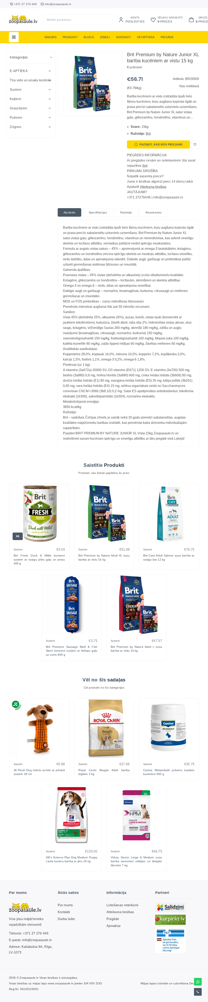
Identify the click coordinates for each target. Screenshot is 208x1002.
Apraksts (69, 212)
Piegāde (167, 37)
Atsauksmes (153, 212)
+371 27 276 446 (35, 933)
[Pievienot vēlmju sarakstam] (195, 144)
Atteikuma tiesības (153, 186)
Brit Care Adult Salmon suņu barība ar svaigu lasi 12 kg (169, 557)
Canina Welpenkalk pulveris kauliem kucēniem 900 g (169, 772)
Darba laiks (66, 919)
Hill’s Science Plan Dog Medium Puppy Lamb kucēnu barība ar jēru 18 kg (71, 859)
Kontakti (123, 37)
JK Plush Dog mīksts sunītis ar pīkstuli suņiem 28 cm (39, 772)
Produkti (70, 37)
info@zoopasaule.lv (37, 940)
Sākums (50, 37)
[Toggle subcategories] (49, 71)
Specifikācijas (98, 212)
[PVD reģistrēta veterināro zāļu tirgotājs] (170, 940)
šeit (144, 165)
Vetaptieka (146, 37)
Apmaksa (113, 926)
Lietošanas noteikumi (122, 905)
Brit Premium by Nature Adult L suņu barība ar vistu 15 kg (136, 648)
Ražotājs (126, 212)
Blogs (89, 37)
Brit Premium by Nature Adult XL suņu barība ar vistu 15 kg (104, 557)
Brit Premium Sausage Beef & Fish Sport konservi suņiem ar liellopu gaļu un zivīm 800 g (71, 650)
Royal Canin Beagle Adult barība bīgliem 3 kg (104, 772)
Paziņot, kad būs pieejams (160, 144)
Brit (148, 133)
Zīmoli (105, 37)
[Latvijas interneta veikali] (170, 920)
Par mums (65, 905)
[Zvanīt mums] (198, 992)
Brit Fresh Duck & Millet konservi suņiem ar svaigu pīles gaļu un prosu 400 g (39, 559)
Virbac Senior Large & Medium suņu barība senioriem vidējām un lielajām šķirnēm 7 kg (136, 861)
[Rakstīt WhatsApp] (198, 982)
